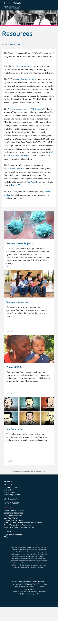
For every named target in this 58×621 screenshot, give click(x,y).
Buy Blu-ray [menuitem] (9, 492)
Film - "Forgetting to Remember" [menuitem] (18, 525)
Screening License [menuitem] (12, 495)
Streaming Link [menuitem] (10, 487)
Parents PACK (16, 168)
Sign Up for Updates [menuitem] (13, 535)
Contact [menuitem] (8, 531)
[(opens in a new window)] (29, 225)
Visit (8, 266)
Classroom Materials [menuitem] (13, 515)
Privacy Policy (32, 584)
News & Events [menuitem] (11, 503)
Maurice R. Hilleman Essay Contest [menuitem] (19, 527)
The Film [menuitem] (8, 481)
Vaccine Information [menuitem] (13, 520)
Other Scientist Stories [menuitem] (14, 511)
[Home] (13, 5)
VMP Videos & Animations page (29, 154)
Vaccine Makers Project (19, 243)
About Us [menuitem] (8, 485)
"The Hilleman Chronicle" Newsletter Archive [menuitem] (23, 523)
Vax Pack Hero (33, 181)
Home (4, 44)
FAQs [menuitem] (6, 537)
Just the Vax (16, 185)
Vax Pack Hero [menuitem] (10, 518)
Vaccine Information (17, 302)
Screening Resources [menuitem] (13, 513)
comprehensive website (24, 79)
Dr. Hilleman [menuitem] (10, 499)
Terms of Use (17, 584)
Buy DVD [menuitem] (8, 490)
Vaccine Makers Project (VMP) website (25, 108)
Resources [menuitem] (9, 507)
